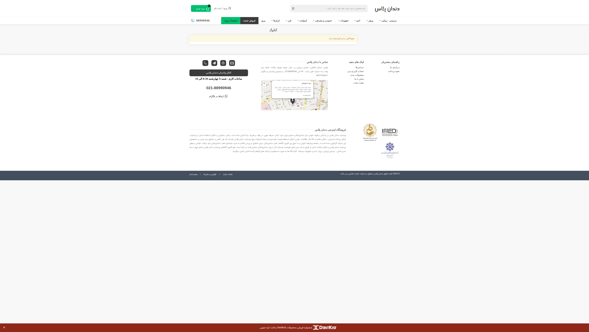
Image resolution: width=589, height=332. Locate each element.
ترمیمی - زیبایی (389, 20)
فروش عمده (249, 20)
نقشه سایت (358, 83)
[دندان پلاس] (384, 8)
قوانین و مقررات (209, 174)
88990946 (203, 20)
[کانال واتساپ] (205, 63)
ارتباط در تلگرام (216, 96)
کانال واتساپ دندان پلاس (218, 73)
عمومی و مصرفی (323, 20)
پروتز (370, 20)
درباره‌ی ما (395, 67)
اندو (358, 20)
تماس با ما (359, 79)
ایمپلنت (303, 20)
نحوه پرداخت (394, 71)
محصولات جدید (357, 75)
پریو (263, 20)
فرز (289, 20)
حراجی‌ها (360, 67)
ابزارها (276, 20)
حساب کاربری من (356, 71)
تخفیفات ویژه (230, 20)
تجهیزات (344, 20)
